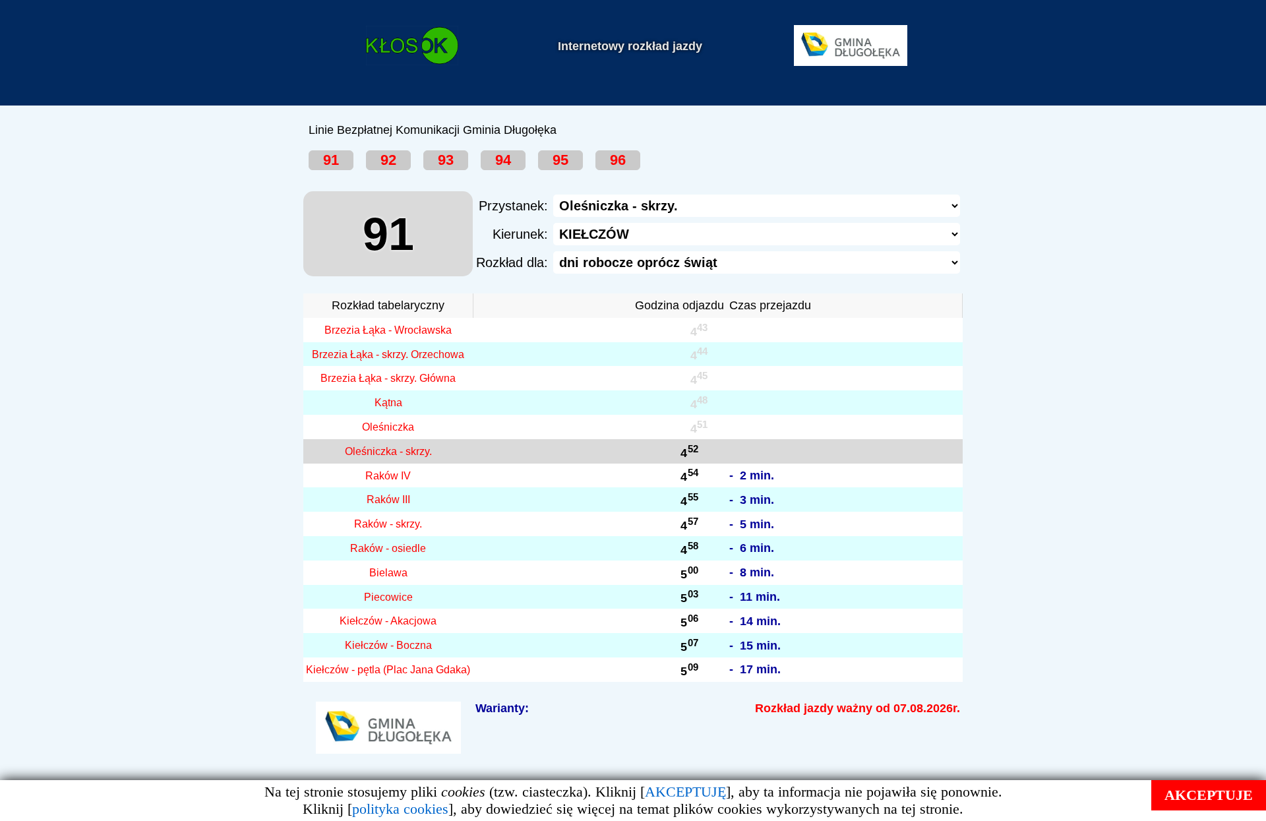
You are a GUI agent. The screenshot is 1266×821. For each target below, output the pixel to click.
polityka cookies (400, 809)
